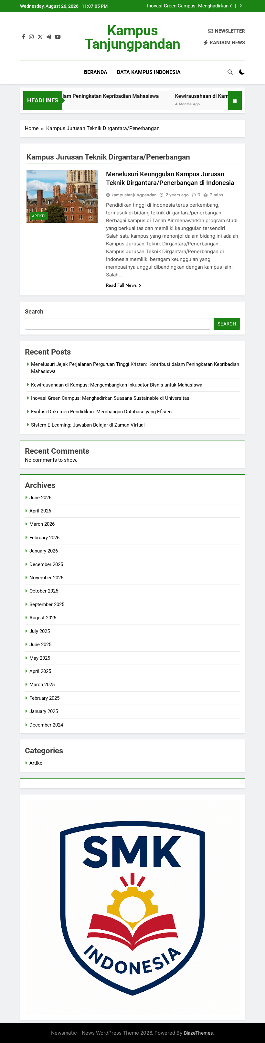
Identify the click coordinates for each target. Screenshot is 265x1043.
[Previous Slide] (231, 6)
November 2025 (46, 578)
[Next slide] (240, 6)
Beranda (95, 72)
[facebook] (23, 37)
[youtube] (58, 37)
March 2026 (42, 524)
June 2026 (40, 498)
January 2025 (43, 711)
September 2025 (46, 604)
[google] (49, 37)
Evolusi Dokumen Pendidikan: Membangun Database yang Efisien (101, 412)
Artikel (39, 216)
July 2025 (39, 631)
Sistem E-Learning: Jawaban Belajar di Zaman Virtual (88, 425)
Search (34, 311)
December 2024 (46, 725)
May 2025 (39, 658)
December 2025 (46, 564)
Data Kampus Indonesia (149, 72)
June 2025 (40, 644)
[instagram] (31, 37)
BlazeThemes (198, 1033)
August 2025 (42, 618)
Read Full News (121, 285)
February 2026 (44, 538)
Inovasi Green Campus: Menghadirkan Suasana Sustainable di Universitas (187, 6)
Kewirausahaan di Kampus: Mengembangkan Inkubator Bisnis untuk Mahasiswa (116, 385)
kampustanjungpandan (134, 194)
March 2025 (42, 684)
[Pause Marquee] (235, 100)
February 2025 (44, 698)
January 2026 (43, 551)
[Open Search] (230, 72)
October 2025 (43, 591)
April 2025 (40, 671)
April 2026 (40, 511)
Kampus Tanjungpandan (132, 37)
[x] (40, 37)
